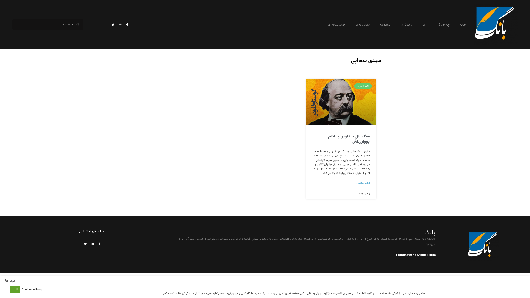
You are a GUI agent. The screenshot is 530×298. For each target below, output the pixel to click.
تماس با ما (363, 24)
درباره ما (385, 24)
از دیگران (406, 24)
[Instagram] (120, 24)
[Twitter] (113, 24)
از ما (425, 24)
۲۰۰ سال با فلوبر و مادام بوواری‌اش (349, 139)
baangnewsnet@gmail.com (415, 254)
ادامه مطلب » (363, 183)
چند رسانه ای (336, 24)
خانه (463, 24)
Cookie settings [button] (32, 289)
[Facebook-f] (127, 24)
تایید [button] (15, 289)
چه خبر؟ (443, 24)
